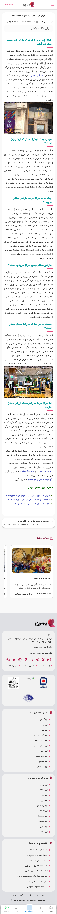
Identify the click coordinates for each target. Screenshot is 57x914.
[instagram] (49, 660)
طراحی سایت (39, 895)
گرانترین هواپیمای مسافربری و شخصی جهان (24, 525)
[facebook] (26, 660)
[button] (28, 28)
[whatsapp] (8, 660)
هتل (16, 911)
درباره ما (13, 666)
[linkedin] (32, 660)
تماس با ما (30, 666)
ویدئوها (46, 666)
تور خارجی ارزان (45, 471)
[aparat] (20, 660)
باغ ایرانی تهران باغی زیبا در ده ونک (32, 504)
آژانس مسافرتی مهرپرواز (40, 479)
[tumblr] (14, 660)
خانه (51, 911)
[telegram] (37, 660)
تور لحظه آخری (27, 471)
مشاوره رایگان (29, 911)
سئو (30, 895)
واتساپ (7, 911)
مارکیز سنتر (37, 75)
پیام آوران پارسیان (19, 895)
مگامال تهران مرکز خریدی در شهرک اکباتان (29, 500)
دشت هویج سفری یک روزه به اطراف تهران (33, 521)
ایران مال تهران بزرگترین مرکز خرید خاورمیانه (28, 496)
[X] (43, 660)
